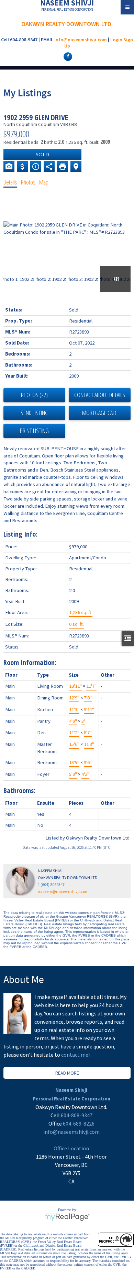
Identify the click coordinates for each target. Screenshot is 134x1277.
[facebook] (67, 56)
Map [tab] (43, 182)
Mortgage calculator (100, 413)
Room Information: (29, 662)
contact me (74, 1054)
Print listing (34, 430)
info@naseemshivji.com (80, 39)
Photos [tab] (28, 182)
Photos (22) (34, 395)
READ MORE (67, 1073)
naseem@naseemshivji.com (63, 891)
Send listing (34, 413)
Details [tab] (10, 182)
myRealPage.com (67, 1217)
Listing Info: (20, 534)
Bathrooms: (19, 790)
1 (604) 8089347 (51, 884)
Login (116, 39)
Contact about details (99, 395)
